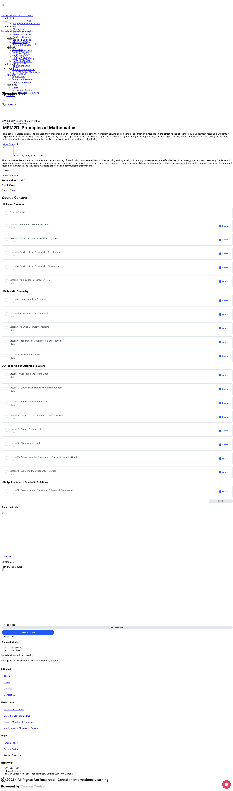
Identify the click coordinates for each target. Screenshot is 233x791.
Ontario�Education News (17, 715)
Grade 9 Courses (20, 52)
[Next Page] (231, 501)
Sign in (5, 104)
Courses (8, 688)
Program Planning (21, 65)
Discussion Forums (21, 71)
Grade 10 (8, 123)
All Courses (17, 49)
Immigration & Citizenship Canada (21, 728)
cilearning (6, 556)
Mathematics (21, 123)
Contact (10, 95)
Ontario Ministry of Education (19, 722)
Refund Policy (11, 742)
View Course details (13, 144)
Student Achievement (23, 79)
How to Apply (19, 63)
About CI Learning (21, 41)
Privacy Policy (11, 749)
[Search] (3, 84)
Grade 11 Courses (21, 57)
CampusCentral (32, 786)
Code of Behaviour (21, 82)
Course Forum (9, 190)
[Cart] (3, 87)
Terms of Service (12, 755)
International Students (23, 90)
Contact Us (9, 694)
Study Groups (19, 73)
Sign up (13, 104)
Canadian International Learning (17, 15)
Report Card (18, 76)
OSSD (15, 87)
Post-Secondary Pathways (25, 92)
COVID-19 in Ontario (14, 709)
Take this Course (28, 632)
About (7, 676)
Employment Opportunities (25, 44)
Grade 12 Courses (21, 60)
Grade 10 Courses (21, 55)
